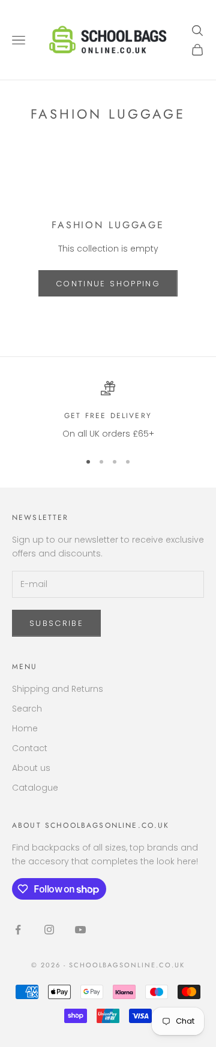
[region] (108, 410)
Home (25, 728)
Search (27, 709)
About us (31, 768)
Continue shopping (108, 283)
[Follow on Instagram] (49, 930)
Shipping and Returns (57, 689)
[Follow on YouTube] (80, 930)
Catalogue (35, 788)
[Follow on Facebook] (18, 930)
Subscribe (56, 623)
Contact (29, 748)
